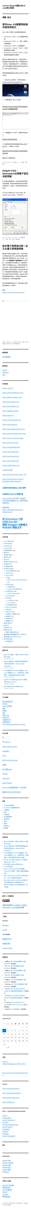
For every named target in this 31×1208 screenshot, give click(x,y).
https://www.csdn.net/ (9, 424)
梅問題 (4, 765)
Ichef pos (5, 1194)
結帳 (5, 821)
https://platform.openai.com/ (12, 397)
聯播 (5, 823)
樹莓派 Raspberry (9, 562)
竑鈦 (3, 713)
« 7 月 (7, 1047)
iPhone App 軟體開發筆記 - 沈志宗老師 (14, 787)
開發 (13, 239)
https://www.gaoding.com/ (11, 447)
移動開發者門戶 (7, 939)
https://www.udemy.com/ (10, 1097)
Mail (3, 375)
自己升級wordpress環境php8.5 (13, 686)
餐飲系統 (17, 239)
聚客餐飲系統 (6, 1196)
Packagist (5, 1134)
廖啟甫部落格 (6, 943)
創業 (5, 552)
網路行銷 (6, 623)
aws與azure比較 (7, 470)
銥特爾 (4, 710)
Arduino (6, 546)
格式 (26, 162)
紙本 (23, 342)
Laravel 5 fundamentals (10, 1124)
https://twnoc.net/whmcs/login (12, 438)
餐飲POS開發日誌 (11, 632)
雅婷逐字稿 (6, 507)
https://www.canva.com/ (10, 442)
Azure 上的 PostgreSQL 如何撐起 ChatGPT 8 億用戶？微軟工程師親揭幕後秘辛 (16, 871)
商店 (5, 812)
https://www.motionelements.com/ (14, 433)
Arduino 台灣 (6, 1165)
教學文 (15, 162)
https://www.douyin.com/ (10, 465)
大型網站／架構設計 (12, 614)
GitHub (4, 370)
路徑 (3, 164)
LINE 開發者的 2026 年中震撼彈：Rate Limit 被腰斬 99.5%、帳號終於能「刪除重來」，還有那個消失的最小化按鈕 (16, 673)
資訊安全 (8, 618)
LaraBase (5, 1131)
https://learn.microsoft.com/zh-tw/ (14, 474)
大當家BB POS (6, 720)
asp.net (8, 575)
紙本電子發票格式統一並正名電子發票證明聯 (15, 247)
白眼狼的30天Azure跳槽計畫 (12, 494)
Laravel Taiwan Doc (8, 1120)
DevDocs (5, 774)
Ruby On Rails (10, 607)
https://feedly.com (8, 1102)
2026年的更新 (8, 866)
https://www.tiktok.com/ (10, 461)
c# (6, 577)
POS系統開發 (21, 237)
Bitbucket (5, 372)
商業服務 (6, 814)
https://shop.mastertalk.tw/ (11, 1093)
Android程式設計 (11, 571)
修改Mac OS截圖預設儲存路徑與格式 (15, 26)
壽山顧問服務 (6, 357)
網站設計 (8, 616)
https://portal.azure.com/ (10, 402)
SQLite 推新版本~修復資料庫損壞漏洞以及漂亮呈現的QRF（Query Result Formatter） (16, 664)
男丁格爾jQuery (7, 769)
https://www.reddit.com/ (10, 452)
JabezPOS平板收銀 (8, 1185)
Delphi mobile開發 (13, 589)
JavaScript (9, 596)
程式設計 (6, 568)
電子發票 (9, 343)
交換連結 (6, 810)
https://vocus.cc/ (8, 388)
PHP (7, 598)
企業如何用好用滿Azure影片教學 (14, 488)
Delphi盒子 (5, 751)
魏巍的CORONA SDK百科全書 (11, 792)
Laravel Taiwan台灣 (8, 1136)
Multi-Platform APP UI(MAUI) (17, 580)
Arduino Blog (6, 1160)
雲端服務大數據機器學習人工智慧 (14, 634)
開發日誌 (6, 630)
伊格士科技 (5, 717)
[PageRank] (15, 742)
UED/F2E (9, 612)
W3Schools (6, 778)
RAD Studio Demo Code (10, 760)
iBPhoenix (5, 715)
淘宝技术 (6, 564)
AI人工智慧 (7, 541)
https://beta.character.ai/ (10, 456)
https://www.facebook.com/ (11, 420)
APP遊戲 (10, 587)
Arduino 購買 (6, 1169)
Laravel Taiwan (7, 1127)
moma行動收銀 (7, 1190)
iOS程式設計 (9, 591)
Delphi (15, 237)
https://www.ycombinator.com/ (12, 392)
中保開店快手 (6, 722)
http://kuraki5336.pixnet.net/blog (13, 724)
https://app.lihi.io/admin (10, 411)
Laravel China (6, 1118)
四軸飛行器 (7, 555)
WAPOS (4, 1192)
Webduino (5, 1172)
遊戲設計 (8, 621)
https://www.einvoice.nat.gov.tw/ (13, 292)
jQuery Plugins (7, 783)
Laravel (9, 602)
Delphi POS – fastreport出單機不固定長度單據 (15, 173)
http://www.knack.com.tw (11, 1088)
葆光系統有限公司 (7, 701)
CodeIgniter (11, 600)
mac (19, 162)
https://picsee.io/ (8, 415)
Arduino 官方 (6, 1167)
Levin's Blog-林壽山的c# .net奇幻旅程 (12, 1203)
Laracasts (5, 1122)
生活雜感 (15, 342)
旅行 (5, 559)
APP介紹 (6, 543)
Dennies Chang (7, 948)
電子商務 (6, 639)
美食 (5, 625)
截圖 (23, 162)
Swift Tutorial (11, 593)
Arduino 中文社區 (7, 1163)
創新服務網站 (8, 550)
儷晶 (3, 708)
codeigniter (6, 1129)
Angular (8, 573)
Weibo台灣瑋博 (7, 706)
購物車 (6, 828)
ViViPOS (5, 704)
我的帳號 (6, 819)
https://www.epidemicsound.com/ (13, 429)
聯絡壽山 (6, 826)
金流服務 (8, 641)
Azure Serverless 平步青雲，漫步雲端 (13, 498)
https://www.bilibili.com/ (10, 406)
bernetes (7, 548)
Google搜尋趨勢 (9, 805)
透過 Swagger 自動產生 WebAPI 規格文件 (15, 526)
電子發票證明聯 (16, 343)
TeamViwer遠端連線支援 (11, 807)
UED (7, 609)
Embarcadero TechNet (9, 746)
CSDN (4, 755)
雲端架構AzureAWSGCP (11, 637)
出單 (7, 239)
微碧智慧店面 (6, 1187)
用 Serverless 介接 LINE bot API (12, 520)
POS (3, 239)
